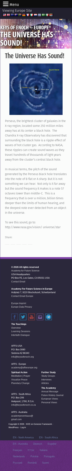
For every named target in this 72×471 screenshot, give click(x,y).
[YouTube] (31, 317)
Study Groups (48, 376)
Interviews (46, 379)
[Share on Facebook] (7, 242)
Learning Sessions (20, 331)
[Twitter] (23, 317)
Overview (16, 328)
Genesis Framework (43, 424)
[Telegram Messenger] (48, 317)
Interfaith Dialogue (20, 335)
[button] (6, 4)
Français (17, 450)
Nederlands (19, 456)
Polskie (34, 456)
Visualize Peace (19, 379)
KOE (28, 424)
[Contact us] (40, 317)
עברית (31, 450)
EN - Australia (20, 443)
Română (32, 462)
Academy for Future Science (25, 270)
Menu (14, 4)
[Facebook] (14, 317)
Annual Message (49, 391)
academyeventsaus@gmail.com (22, 418)
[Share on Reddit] (18, 242)
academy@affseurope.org (24, 367)
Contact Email (18, 281)
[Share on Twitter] (13, 242)
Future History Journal (52, 395)
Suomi (45, 462)
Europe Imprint (18, 303)
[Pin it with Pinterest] (24, 242)
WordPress (13, 427)
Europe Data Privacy (21, 307)
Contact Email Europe (22, 296)
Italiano (43, 450)
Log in (23, 427)
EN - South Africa (48, 437)
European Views (49, 398)
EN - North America (23, 437)
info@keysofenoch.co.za (23, 405)
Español (52, 443)
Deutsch (37, 443)
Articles (45, 383)
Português (49, 456)
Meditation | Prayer (20, 376)
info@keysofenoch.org (22, 357)
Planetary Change (20, 383)
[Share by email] (30, 242)
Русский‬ (17, 462)
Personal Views (49, 402)
